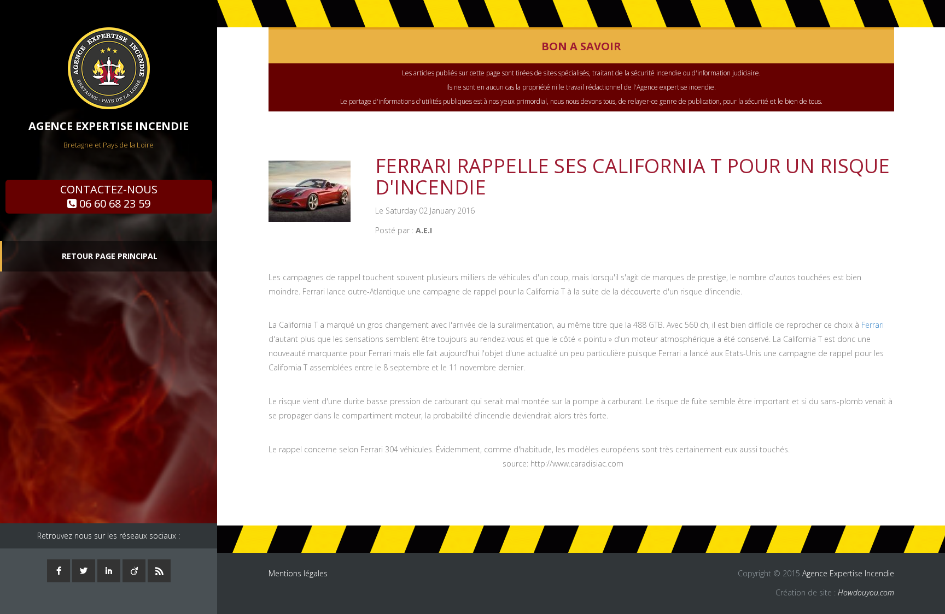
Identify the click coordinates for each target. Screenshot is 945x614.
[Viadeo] (133, 570)
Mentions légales (298, 573)
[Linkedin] (108, 570)
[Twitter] (83, 570)
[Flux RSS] (159, 570)
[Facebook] (58, 570)
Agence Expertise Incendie (848, 573)
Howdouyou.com (866, 592)
